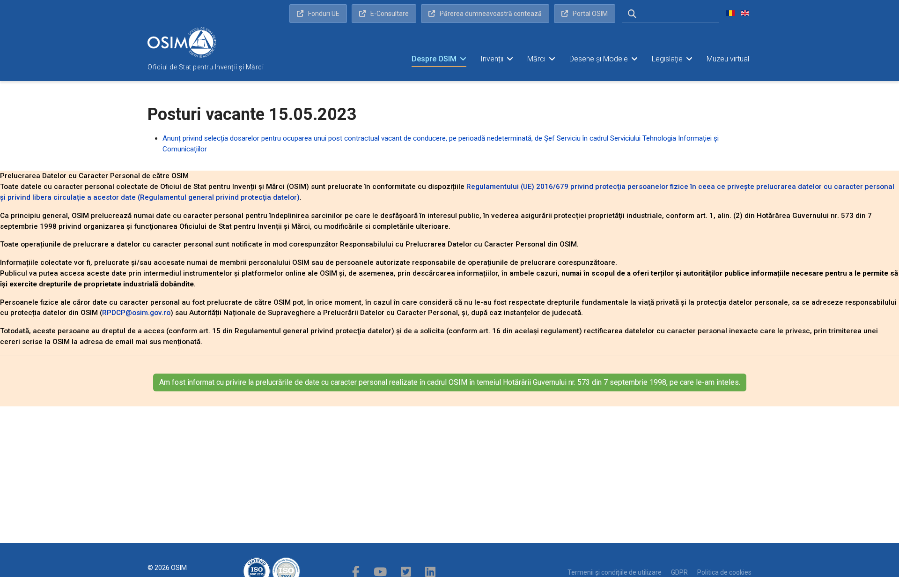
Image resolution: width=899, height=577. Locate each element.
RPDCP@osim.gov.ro (136, 312)
